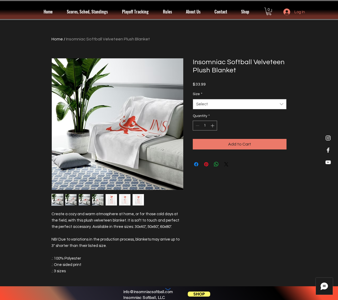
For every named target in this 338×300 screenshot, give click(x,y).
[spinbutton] (205, 125)
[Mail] (168, 290)
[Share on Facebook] (196, 164)
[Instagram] (328, 138)
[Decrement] (197, 125)
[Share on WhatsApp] (216, 164)
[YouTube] (328, 162)
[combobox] (240, 104)
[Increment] (213, 125)
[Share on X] (226, 164)
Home (57, 39)
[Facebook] (328, 150)
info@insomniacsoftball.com (148, 291)
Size (197, 94)
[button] (138, 11)
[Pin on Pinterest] (206, 164)
